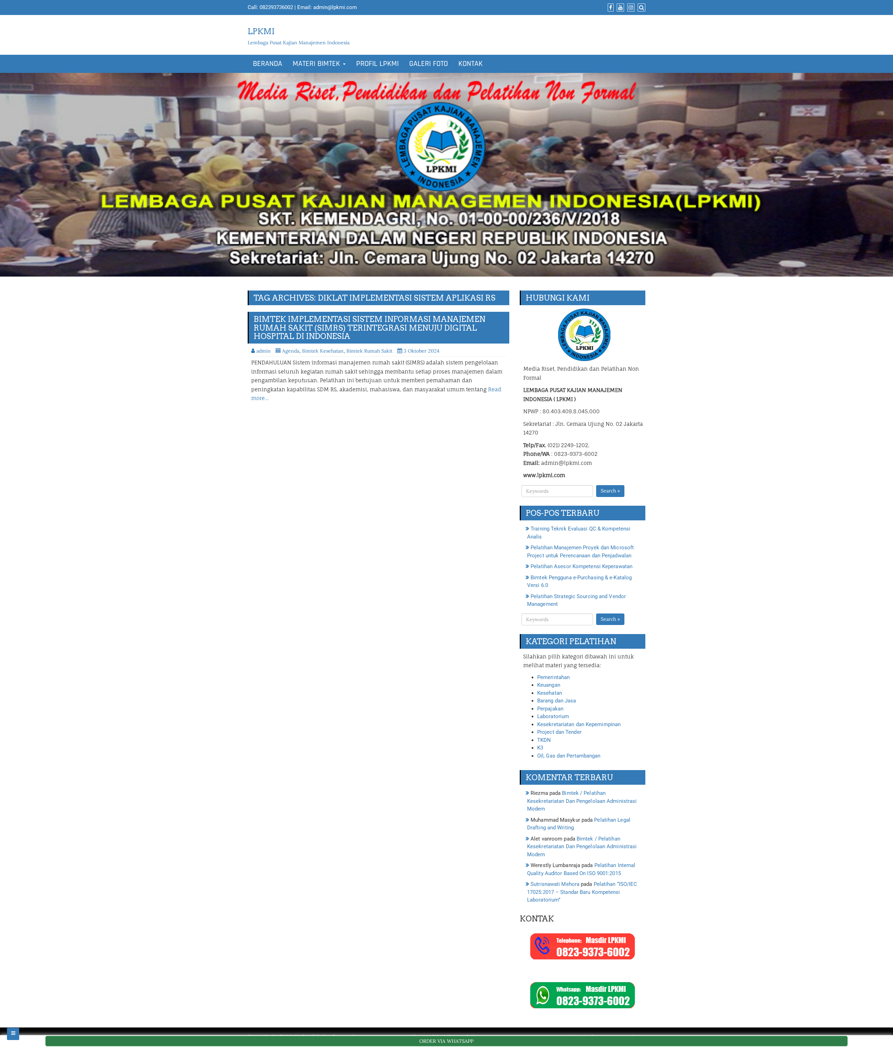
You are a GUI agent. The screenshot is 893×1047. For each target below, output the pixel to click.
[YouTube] (619, 8)
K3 (540, 748)
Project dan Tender (559, 732)
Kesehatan (549, 693)
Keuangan (548, 685)
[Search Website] (640, 8)
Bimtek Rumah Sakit (369, 351)
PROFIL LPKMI (377, 64)
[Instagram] (630, 8)
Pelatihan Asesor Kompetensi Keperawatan (581, 566)
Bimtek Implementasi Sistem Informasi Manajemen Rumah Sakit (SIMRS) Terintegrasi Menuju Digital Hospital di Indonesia (369, 327)
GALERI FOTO (428, 64)
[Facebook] (610, 8)
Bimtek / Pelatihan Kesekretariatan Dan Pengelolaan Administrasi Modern (582, 801)
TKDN (544, 740)
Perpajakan (550, 709)
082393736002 (276, 7)
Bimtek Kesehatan (323, 351)
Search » (610, 491)
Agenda (290, 351)
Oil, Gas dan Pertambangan (569, 756)
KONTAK (470, 64)
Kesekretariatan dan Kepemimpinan (579, 724)
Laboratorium (553, 716)
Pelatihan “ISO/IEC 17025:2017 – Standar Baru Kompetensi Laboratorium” (582, 892)
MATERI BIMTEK (317, 64)
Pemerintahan (553, 677)
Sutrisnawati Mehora (555, 884)
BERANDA (267, 64)
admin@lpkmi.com (335, 7)
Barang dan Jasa (556, 701)
